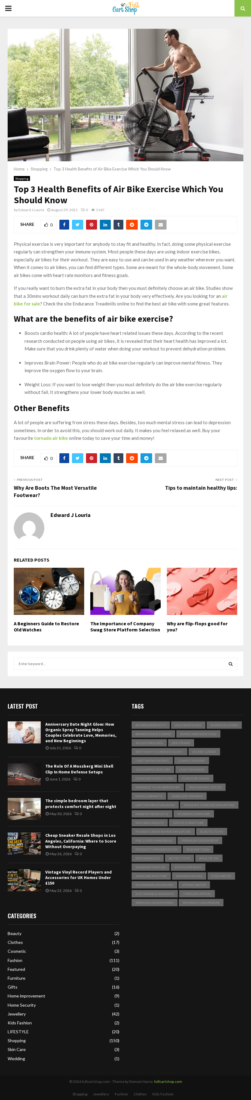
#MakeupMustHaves (153, 734)
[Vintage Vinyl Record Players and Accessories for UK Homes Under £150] (24, 880)
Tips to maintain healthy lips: (201, 487)
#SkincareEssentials (198, 734)
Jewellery (17, 1013)
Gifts (12, 987)
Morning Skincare (194, 814)
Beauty (14, 933)
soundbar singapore (154, 885)
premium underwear (200, 840)
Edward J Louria (31, 210)
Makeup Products (152, 814)
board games (204, 752)
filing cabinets (149, 796)
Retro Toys (179, 858)
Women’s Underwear (201, 902)
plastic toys (211, 831)
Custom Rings (191, 769)
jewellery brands (187, 796)
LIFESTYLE (18, 1031)
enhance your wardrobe (158, 787)
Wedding (16, 1058)
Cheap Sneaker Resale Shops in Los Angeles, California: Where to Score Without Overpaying (80, 840)
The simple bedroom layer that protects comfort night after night (80, 803)
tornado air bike (51, 438)
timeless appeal (197, 894)
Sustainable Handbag (155, 894)
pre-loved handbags (154, 840)
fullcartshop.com (168, 1081)
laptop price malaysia (155, 805)
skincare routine (151, 876)
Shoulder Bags (188, 867)
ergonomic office (205, 787)
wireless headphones (155, 902)
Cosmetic (17, 951)
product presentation (157, 849)
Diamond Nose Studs (154, 778)
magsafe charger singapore (209, 805)
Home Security (22, 1005)
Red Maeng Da (148, 858)
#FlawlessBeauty (151, 725)
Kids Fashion (20, 1022)
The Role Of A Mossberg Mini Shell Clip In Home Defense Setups (79, 768)
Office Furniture (188, 823)
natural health (150, 823)
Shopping (21, 178)
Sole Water (221, 876)
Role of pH (209, 858)
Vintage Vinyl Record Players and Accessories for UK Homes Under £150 (78, 877)
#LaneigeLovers (224, 725)
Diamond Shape (195, 778)
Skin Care (17, 1049)
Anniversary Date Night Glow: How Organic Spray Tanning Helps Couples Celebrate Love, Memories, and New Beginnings (80, 732)
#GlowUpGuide (188, 725)
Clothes (15, 942)
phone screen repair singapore (163, 831)
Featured (16, 969)
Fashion (15, 960)
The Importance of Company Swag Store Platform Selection (125, 626)
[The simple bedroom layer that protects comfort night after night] (24, 809)
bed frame (181, 743)
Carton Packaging (152, 760)
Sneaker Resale (189, 876)
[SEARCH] (230, 664)
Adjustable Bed (149, 743)
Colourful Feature (153, 769)
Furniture (16, 978)
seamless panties (151, 867)
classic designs (191, 760)
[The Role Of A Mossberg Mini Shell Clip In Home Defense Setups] (24, 774)
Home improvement (26, 995)
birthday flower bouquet (159, 752)
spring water (194, 885)
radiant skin (198, 849)
